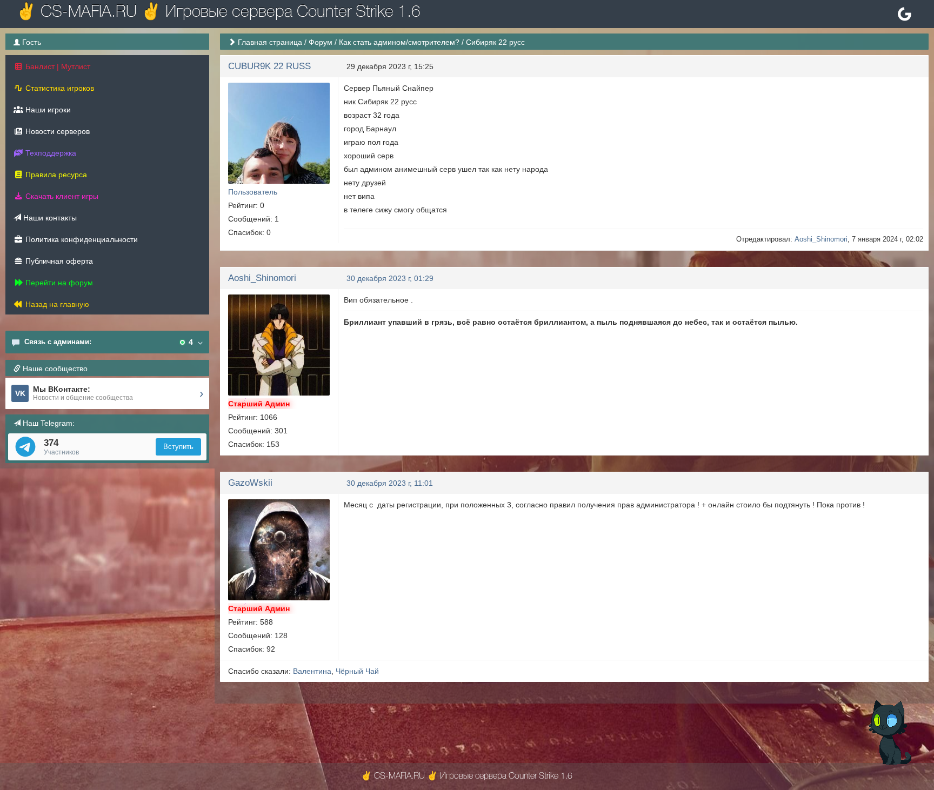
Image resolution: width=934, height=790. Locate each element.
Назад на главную (56, 304)
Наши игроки (47, 109)
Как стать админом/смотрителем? (399, 42)
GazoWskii (250, 483)
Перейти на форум (58, 282)
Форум (320, 42)
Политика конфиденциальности (80, 239)
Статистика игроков (58, 88)
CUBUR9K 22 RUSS (269, 66)
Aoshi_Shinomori (821, 239)
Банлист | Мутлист (56, 66)
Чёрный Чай (357, 671)
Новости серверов (56, 131)
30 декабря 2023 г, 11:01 (389, 483)
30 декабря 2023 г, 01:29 (389, 278)
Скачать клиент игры (60, 196)
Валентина (312, 671)
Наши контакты (49, 217)
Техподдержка (49, 153)
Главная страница (270, 42)
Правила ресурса (55, 174)
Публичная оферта (58, 261)
